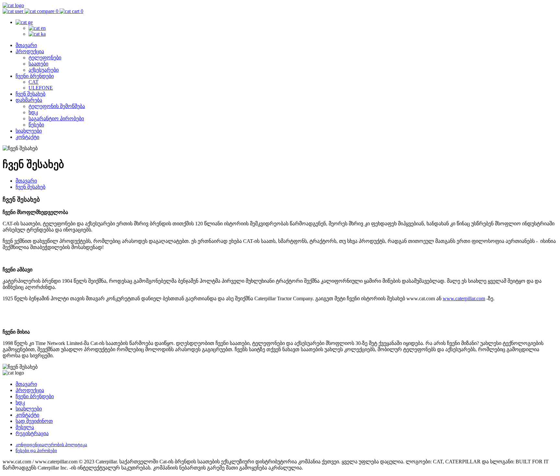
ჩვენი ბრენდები (35, 76)
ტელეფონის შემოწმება (57, 106)
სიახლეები (29, 131)
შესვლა (25, 427)
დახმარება (29, 100)
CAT (34, 82)
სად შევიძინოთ (34, 421)
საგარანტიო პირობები (56, 118)
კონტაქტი (27, 137)
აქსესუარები (44, 70)
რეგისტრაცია (32, 433)
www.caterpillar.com (464, 298)
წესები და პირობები (36, 450)
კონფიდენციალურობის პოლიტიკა (51, 444)
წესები (36, 124)
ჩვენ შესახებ (30, 94)
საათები (38, 63)
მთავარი (26, 45)
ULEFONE (41, 87)
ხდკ (33, 112)
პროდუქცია (30, 51)
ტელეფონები (45, 57)
